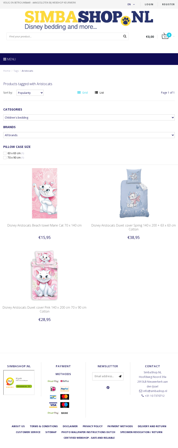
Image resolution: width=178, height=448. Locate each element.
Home (6, 70)
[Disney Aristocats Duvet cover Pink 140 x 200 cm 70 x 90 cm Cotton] (44, 275)
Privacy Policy (92, 426)
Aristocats (27, 70)
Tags (16, 70)
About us (18, 426)
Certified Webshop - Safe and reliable (89, 437)
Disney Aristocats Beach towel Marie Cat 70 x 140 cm (44, 225)
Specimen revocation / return (141, 432)
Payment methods (120, 426)
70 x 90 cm (16, 157)
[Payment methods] (53, 381)
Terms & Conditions (44, 426)
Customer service (28, 432)
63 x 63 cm (16, 153)
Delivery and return (152, 426)
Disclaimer (70, 426)
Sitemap (50, 432)
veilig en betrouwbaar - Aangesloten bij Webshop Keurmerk (39, 2)
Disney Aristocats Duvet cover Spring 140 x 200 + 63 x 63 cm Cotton (133, 227)
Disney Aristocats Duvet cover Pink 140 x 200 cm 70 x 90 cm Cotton (44, 309)
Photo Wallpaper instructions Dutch (88, 432)
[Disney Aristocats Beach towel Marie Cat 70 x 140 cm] (44, 193)
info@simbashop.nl (155, 391)
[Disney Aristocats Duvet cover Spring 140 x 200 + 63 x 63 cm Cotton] (133, 193)
